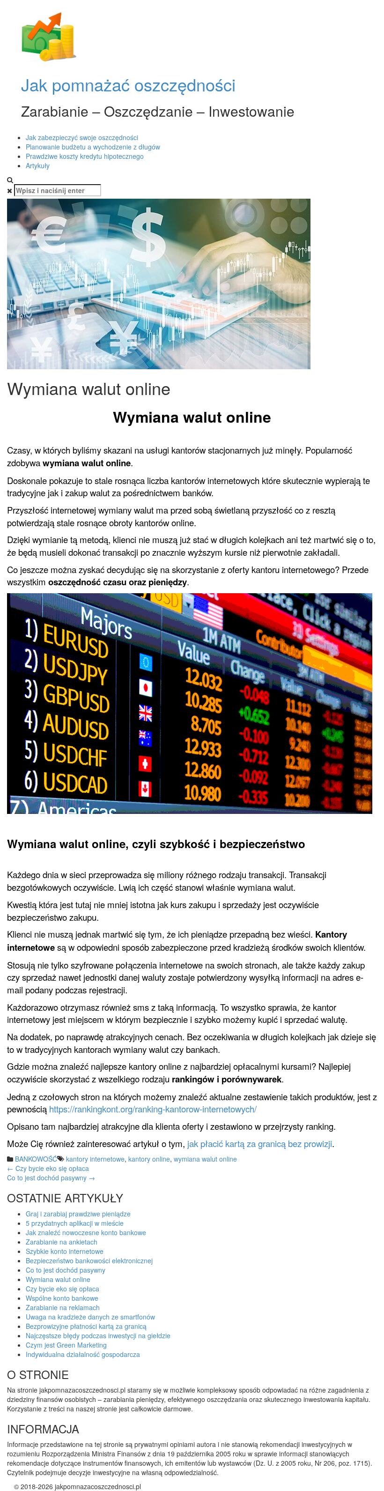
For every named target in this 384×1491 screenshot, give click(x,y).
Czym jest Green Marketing (66, 1344)
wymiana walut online (205, 1158)
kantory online (149, 1158)
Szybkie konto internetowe (64, 1251)
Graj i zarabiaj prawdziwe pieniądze (78, 1213)
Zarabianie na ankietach (61, 1241)
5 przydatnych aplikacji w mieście (75, 1223)
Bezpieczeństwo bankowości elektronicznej (89, 1260)
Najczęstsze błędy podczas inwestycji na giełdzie (98, 1335)
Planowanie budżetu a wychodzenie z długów (93, 146)
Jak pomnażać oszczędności (128, 84)
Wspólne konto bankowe (62, 1298)
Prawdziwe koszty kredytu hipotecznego (85, 156)
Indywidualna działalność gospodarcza (83, 1354)
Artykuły (38, 165)
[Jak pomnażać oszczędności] (49, 36)
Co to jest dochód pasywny (51, 1177)
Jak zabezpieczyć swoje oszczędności (82, 137)
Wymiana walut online (58, 1279)
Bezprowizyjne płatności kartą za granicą (86, 1326)
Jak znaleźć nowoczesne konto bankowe (86, 1232)
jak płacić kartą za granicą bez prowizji (259, 1143)
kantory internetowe (95, 1158)
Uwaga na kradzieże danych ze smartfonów (90, 1316)
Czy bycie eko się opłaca (48, 1168)
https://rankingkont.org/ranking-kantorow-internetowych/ (153, 1109)
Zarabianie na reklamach (63, 1307)
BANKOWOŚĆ (36, 1158)
